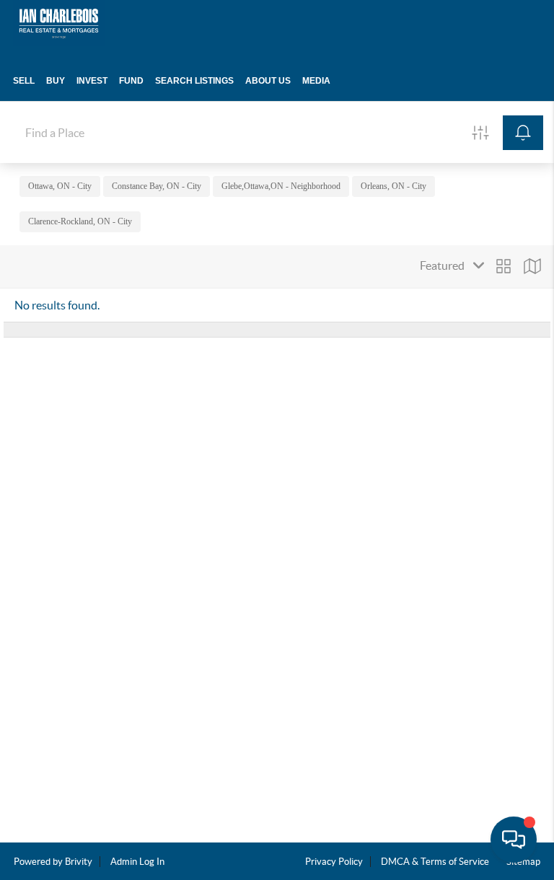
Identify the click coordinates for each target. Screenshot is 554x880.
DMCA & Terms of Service (435, 861)
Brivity (78, 861)
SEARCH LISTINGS (194, 81)
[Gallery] (503, 266)
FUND (131, 81)
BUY (55, 81)
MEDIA (316, 81)
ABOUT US (268, 81)
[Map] (532, 266)
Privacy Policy (334, 861)
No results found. (57, 305)
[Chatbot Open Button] (514, 840)
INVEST (91, 81)
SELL (24, 81)
